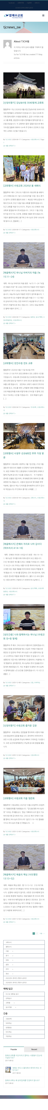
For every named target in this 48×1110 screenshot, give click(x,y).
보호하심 (37, 682)
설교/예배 (39, 317)
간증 (31, 682)
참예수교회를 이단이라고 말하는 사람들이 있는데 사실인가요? (23, 1057)
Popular (13, 1049)
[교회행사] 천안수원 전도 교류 (17, 363)
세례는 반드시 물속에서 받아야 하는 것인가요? (26, 1069)
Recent (34, 1049)
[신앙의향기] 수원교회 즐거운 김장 (20, 726)
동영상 (32, 317)
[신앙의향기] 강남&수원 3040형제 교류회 (23, 103)
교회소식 (33, 498)
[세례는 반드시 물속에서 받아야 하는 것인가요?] (8, 1068)
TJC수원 (8, 139)
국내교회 (33, 407)
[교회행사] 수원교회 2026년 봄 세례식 (22, 186)
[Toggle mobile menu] (43, 15)
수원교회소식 (34, 139)
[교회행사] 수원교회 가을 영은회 (19, 798)
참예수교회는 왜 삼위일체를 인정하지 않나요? (22, 1080)
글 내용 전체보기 (8, 146)
